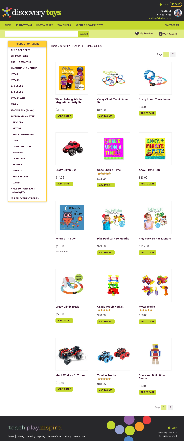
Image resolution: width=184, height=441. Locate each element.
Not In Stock (61, 251)
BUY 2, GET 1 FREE (20, 50)
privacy (67, 436)
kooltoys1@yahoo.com (160, 18)
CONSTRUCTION (22, 146)
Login (165, 4)
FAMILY (14, 104)
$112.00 (144, 246)
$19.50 (59, 383)
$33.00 (59, 110)
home (11, 436)
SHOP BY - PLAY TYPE (22, 116)
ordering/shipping (36, 436)
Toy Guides (64, 25)
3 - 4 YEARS (16, 86)
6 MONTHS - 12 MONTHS (23, 68)
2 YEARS (15, 80)
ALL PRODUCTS (19, 56)
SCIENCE (17, 164)
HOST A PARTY (44, 25)
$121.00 (102, 110)
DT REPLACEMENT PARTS (24, 198)
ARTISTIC (18, 170)
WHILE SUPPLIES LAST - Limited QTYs (23, 190)
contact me (79, 436)
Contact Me (171, 25)
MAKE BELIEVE (20, 176)
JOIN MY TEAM (24, 25)
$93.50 (101, 246)
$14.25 (59, 177)
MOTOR (17, 128)
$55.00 (59, 314)
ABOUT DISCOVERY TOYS (89, 25)
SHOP (8, 25)
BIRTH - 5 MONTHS (20, 62)
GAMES (17, 182)
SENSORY (18, 122)
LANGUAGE (19, 158)
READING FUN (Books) (22, 110)
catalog (20, 436)
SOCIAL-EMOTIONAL (24, 134)
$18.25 (101, 384)
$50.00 (143, 315)
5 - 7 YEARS (16, 92)
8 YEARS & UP (17, 98)
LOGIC (16, 140)
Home (54, 46)
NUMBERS (18, 152)
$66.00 (143, 107)
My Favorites (146, 33)
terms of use (54, 436)
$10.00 (59, 246)
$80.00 (101, 315)
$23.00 (101, 178)
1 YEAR (14, 74)
